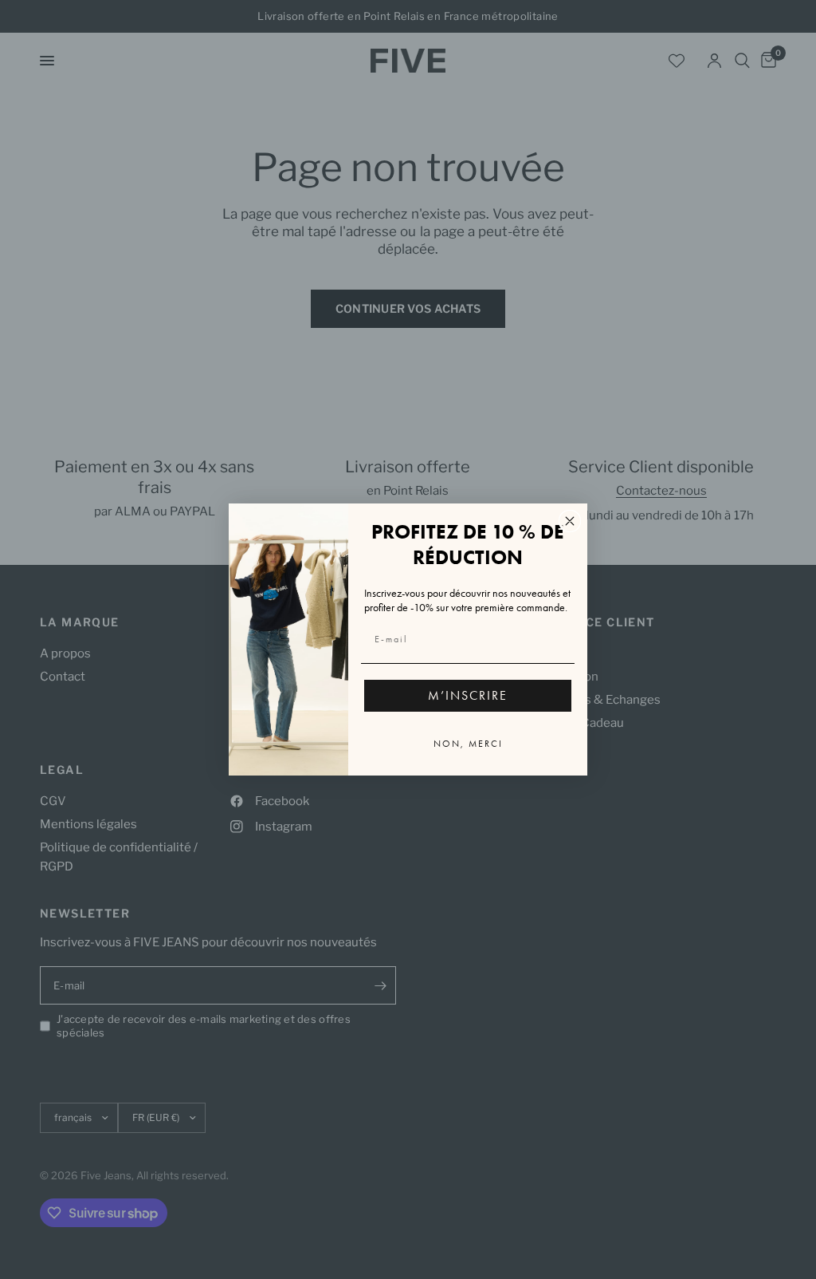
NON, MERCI (468, 743)
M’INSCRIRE (468, 695)
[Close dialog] (569, 521)
